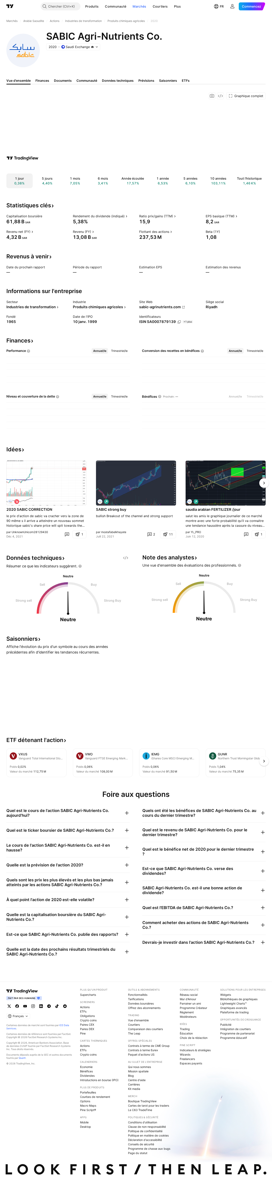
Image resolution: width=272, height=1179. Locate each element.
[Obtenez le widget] (220, 96)
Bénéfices (86, 1071)
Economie (86, 1067)
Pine (83, 1033)
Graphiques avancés (233, 1008)
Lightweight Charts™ (233, 1003)
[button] (101, 6)
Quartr (22, 1057)
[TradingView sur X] (9, 1006)
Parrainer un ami (190, 1003)
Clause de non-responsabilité (147, 1126)
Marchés (139, 6)
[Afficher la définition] (45, 216)
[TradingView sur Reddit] (65, 1006)
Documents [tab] (63, 81)
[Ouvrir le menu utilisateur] (232, 6)
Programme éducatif (233, 1037)
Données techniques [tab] (118, 81)
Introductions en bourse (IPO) (99, 1080)
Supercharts (88, 994)
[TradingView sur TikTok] (57, 1006)
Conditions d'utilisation (142, 1122)
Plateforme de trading (234, 1012)
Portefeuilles (88, 1092)
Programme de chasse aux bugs (149, 1148)
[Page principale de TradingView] (10, 6)
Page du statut (137, 1153)
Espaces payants (191, 1063)
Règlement (187, 1012)
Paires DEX (87, 1029)
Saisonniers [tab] (168, 81)
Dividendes (87, 1075)
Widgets (225, 994)
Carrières (134, 1084)
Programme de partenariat (237, 1033)
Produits (92, 6)
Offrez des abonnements (144, 1008)
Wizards (185, 1054)
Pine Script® (88, 1110)
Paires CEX (87, 1024)
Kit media (134, 1088)
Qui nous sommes (139, 1067)
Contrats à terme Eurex (143, 1050)
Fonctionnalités (137, 994)
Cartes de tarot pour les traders (148, 1105)
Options (85, 1101)
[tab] (100, 351)
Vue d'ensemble (138, 1020)
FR (222, 6)
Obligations (87, 1016)
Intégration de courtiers (235, 1029)
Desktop (85, 1126)
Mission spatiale (138, 1071)
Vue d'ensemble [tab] (18, 81)
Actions (85, 1007)
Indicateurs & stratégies (195, 1050)
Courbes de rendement (95, 1096)
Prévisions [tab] (146, 81)
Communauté (115, 6)
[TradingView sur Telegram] (49, 1006)
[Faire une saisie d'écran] (212, 96)
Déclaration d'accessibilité (145, 1140)
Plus (177, 6)
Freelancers (187, 1059)
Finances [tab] (42, 81)
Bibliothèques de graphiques (238, 999)
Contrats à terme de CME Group (149, 1045)
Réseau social (189, 994)
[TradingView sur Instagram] (33, 1006)
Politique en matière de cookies (148, 1135)
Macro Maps (88, 1105)
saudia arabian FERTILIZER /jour (213, 509)
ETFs (83, 1011)
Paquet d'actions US (141, 1054)
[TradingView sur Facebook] (17, 1006)
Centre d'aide (137, 1080)
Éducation (186, 1033)
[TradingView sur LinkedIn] (41, 1006)
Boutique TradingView (142, 1101)
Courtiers (160, 6)
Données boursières (141, 1003)
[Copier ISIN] (179, 322)
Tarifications (136, 999)
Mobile (84, 1122)
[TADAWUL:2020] (10, 501)
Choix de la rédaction (193, 1037)
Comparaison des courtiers (145, 1029)
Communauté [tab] (86, 81)
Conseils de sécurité (141, 1144)
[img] (92, 47)
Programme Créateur (193, 1008)
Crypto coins (88, 1020)
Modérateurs (188, 1016)
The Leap (134, 1033)
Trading (185, 1029)
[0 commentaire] (67, 534)
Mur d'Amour (188, 999)
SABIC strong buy (111, 509)
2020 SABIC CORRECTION (29, 509)
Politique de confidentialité (145, 1131)
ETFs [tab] (186, 81)
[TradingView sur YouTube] (25, 1006)
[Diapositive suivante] (264, 483)
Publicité (225, 1024)
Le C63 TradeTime (140, 1110)
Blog (131, 1075)
